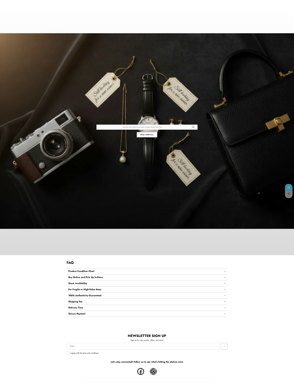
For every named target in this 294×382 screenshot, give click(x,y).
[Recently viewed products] (288, 187)
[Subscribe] (224, 346)
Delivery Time (75, 307)
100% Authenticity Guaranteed (84, 295)
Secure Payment (76, 313)
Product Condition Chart (81, 271)
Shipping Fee (75, 301)
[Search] (193, 127)
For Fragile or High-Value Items (84, 289)
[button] (288, 200)
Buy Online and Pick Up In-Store (85, 277)
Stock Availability (77, 283)
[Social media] (288, 193)
